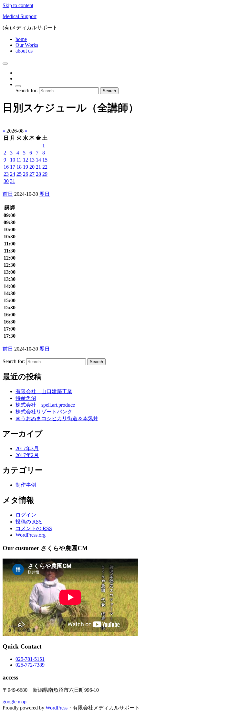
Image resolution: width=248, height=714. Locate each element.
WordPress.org (31, 535)
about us (24, 51)
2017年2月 (27, 455)
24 (12, 174)
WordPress (56, 707)
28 (38, 174)
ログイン (26, 515)
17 (12, 167)
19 (25, 167)
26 (25, 174)
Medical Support (19, 16)
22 (44, 167)
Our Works (27, 45)
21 (38, 167)
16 (6, 167)
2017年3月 (27, 448)
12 (25, 160)
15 (44, 160)
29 (44, 174)
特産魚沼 (26, 398)
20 (32, 167)
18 (19, 167)
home (21, 39)
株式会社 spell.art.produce (45, 405)
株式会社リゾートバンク (44, 411)
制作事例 (26, 485)
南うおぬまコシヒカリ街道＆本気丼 (57, 418)
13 (32, 160)
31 (12, 181)
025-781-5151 (30, 659)
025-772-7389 (30, 665)
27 (32, 174)
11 (18, 160)
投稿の (29, 521)
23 (6, 174)
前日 (8, 194)
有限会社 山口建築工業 (44, 391)
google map (14, 701)
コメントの (34, 528)
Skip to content (18, 5)
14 (38, 160)
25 (19, 174)
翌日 (44, 194)
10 (12, 160)
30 (6, 181)
